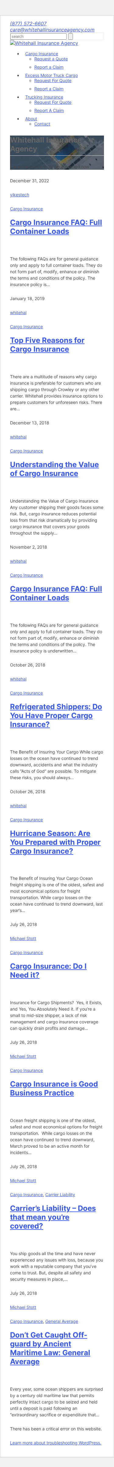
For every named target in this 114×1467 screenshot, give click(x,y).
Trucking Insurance (44, 97)
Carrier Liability (60, 1194)
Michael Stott (23, 938)
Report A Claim (49, 110)
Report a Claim (49, 67)
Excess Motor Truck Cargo (51, 75)
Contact (42, 123)
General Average (61, 1321)
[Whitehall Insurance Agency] (44, 43)
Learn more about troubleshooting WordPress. (55, 1442)
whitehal (18, 312)
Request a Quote (51, 58)
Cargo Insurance (41, 53)
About (31, 118)
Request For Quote (52, 80)
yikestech (19, 194)
